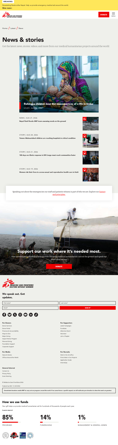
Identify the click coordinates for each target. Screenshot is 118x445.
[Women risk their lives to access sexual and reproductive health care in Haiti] (59, 174)
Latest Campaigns (65, 326)
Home (4, 28)
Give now (6, 8)
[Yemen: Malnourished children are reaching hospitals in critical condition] (59, 140)
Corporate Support (8, 346)
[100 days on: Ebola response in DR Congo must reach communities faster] (59, 157)
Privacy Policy (6, 373)
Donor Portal (6, 328)
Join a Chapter (64, 336)
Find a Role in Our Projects (68, 357)
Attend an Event (65, 331)
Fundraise (63, 328)
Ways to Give (6, 333)
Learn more (7, 410)
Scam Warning (6, 376)
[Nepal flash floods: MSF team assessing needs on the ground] (59, 123)
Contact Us (5, 371)
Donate (59, 266)
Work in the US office (67, 355)
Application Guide (66, 360)
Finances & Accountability (10, 331)
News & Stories (7, 355)
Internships (63, 362)
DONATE (103, 14)
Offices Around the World (10, 357)
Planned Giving (7, 341)
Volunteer (63, 333)
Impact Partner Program (9, 339)
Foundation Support (8, 344)
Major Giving (6, 336)
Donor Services (7, 326)
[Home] (30, 14)
